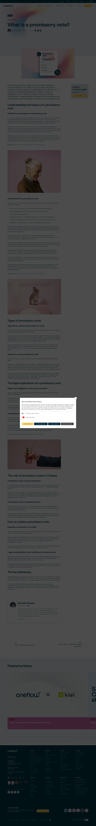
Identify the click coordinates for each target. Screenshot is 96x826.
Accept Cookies (27, 423)
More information (67, 423)
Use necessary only (40, 423)
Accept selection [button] (54, 423)
